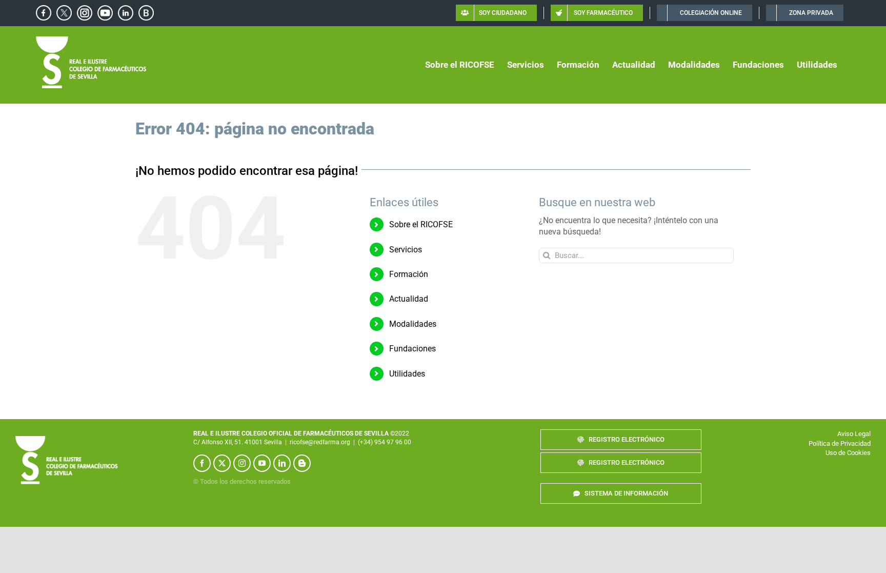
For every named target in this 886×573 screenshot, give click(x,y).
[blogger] (302, 463)
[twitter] (222, 463)
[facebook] (202, 463)
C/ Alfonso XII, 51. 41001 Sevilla (237, 442)
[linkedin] (282, 463)
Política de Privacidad (840, 443)
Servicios (405, 249)
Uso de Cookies (848, 453)
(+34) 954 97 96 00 (384, 442)
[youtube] (262, 463)
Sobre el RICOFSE (421, 224)
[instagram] (242, 463)
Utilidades (407, 374)
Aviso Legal (854, 434)
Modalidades (412, 324)
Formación (408, 274)
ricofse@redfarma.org (320, 442)
